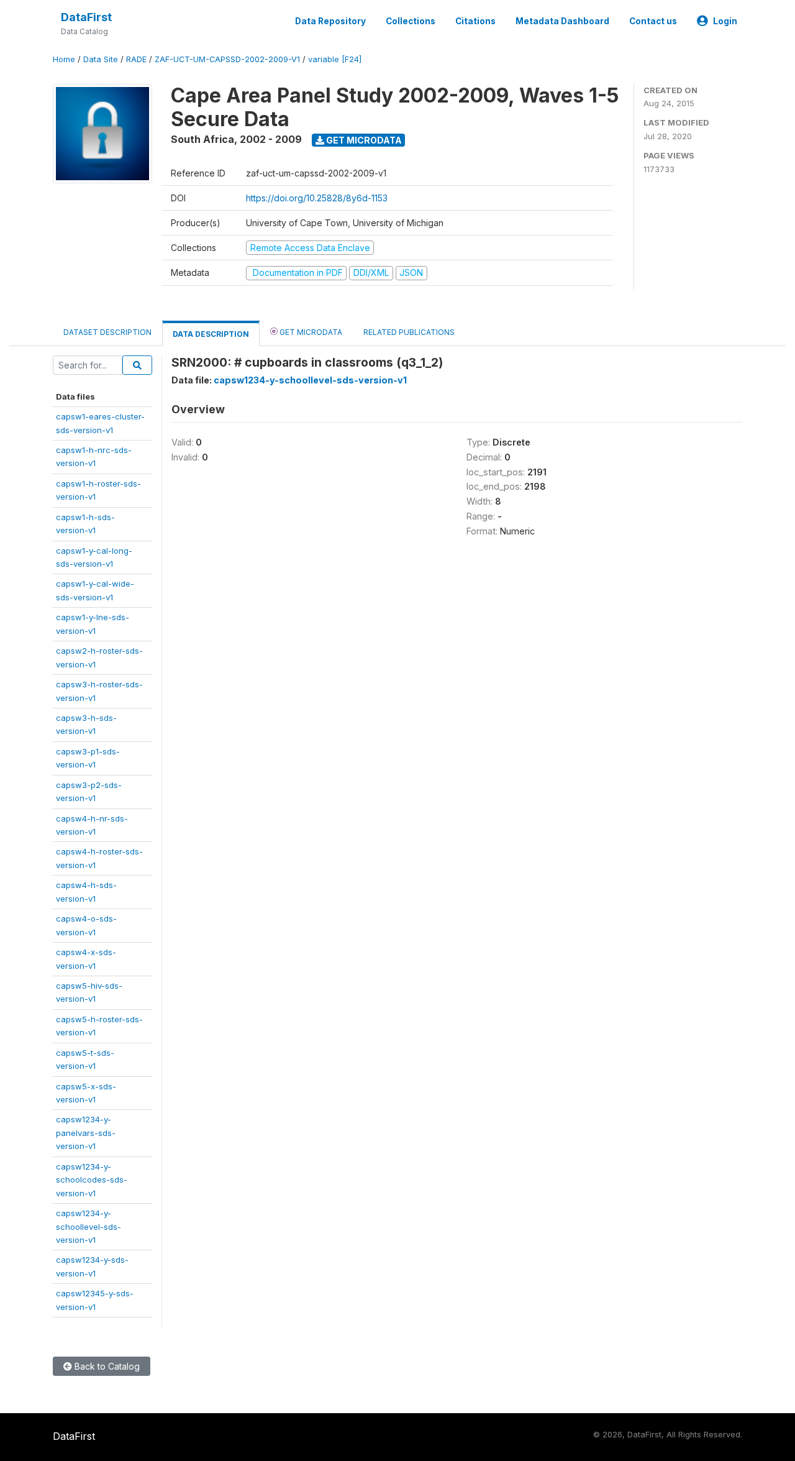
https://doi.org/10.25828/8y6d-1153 (317, 198)
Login (725, 21)
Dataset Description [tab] (107, 332)
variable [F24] (334, 59)
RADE (136, 59)
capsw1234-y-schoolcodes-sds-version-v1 (91, 1179)
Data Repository (330, 21)
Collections (410, 21)
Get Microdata (363, 140)
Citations (475, 21)
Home (64, 59)
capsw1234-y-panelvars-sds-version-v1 (86, 1132)
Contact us (653, 21)
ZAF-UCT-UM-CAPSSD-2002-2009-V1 (227, 59)
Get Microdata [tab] (310, 332)
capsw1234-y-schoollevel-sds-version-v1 (88, 1226)
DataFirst (86, 17)
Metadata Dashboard (562, 21)
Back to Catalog (106, 1366)
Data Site (100, 59)
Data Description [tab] (211, 334)
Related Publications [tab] (409, 332)
